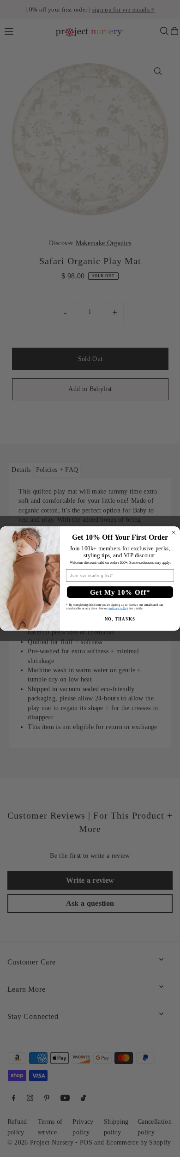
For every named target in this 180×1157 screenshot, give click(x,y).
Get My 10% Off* (120, 592)
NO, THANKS (120, 619)
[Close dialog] (173, 533)
